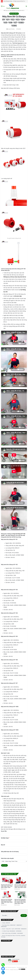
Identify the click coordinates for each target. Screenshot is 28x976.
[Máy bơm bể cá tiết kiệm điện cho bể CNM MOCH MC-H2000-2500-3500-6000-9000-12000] (21, 894)
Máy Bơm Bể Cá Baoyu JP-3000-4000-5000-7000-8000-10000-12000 (7, 886)
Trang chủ (7, 10)
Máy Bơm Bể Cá (21, 10)
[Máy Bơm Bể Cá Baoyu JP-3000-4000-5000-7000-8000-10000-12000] (7, 879)
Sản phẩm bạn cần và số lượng (10, 851)
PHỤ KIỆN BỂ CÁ (13, 10)
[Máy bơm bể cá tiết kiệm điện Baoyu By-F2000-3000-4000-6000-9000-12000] (7, 894)
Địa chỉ (3, 844)
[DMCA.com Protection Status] (21, 969)
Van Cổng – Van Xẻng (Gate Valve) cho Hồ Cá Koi (13, 1)
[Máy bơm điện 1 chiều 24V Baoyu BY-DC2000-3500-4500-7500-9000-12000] (21, 879)
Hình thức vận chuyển (7, 858)
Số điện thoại (5, 838)
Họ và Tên (4, 831)
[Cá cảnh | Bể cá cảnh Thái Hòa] (13, 6)
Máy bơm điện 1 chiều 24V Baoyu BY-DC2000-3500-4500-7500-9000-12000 (21, 886)
